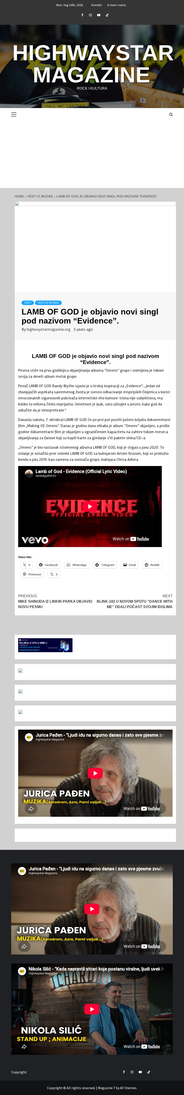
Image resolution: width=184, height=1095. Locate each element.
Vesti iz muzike (48, 302)
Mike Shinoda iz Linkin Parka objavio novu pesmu (55, 601)
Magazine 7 (106, 1088)
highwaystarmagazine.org (49, 329)
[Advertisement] (92, 154)
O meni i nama (116, 5)
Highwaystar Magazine (93, 63)
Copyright (19, 1072)
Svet (27, 302)
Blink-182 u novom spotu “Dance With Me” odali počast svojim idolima (135, 601)
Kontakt (96, 5)
